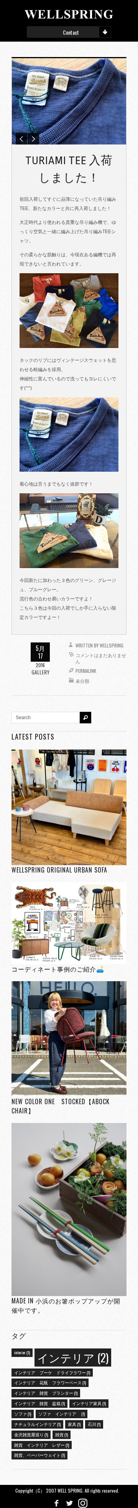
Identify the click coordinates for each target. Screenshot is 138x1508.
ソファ (22, 1413)
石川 (94, 1424)
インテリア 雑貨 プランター (45, 1393)
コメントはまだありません (101, 658)
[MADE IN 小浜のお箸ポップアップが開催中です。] (69, 1209)
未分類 (82, 681)
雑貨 (61, 1434)
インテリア (72, 1357)
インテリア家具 (89, 1403)
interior (22, 1352)
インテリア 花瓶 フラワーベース (50, 1382)
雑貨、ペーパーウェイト (39, 1455)
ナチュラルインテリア (37, 1424)
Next (33, 139)
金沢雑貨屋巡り (31, 1434)
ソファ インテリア (61, 1413)
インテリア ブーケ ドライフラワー (52, 1372)
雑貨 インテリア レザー (41, 1445)
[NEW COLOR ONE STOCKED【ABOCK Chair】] (69, 1039)
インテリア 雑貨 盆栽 (39, 1403)
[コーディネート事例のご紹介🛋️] (69, 923)
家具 (74, 1424)
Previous (21, 139)
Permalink (86, 670)
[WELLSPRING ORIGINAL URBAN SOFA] (69, 807)
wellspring (111, 645)
